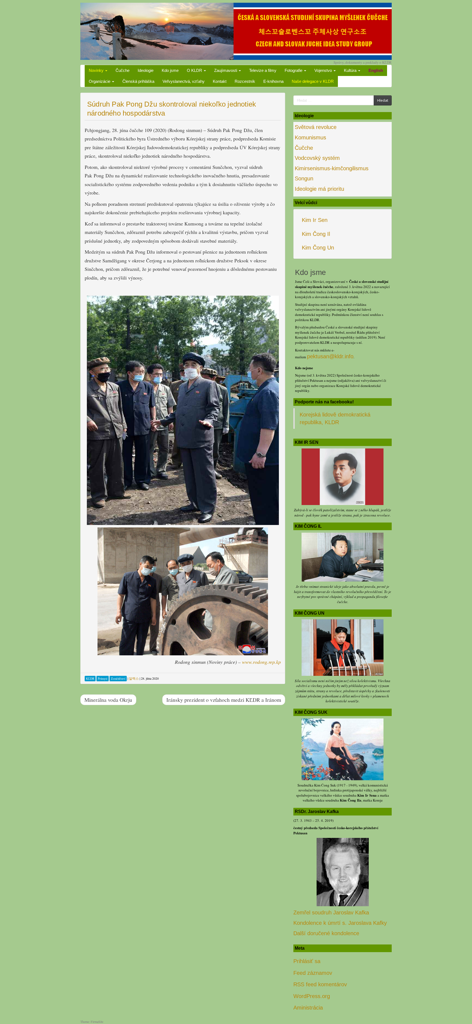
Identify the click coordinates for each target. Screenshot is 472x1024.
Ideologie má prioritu (319, 189)
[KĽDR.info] (236, 30)
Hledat (382, 100)
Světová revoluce (316, 127)
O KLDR (195, 70)
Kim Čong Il (316, 234)
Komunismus (310, 137)
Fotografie (294, 70)
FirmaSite (97, 1021)
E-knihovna (273, 81)
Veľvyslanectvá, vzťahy (184, 81)
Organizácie (100, 81)
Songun (304, 178)
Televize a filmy (262, 70)
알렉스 (134, 678)
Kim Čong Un (318, 248)
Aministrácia (308, 1008)
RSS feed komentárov (320, 984)
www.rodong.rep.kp (261, 662)
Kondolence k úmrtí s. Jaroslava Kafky (340, 923)
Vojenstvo (323, 70)
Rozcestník (245, 81)
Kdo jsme (170, 70)
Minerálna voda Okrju (108, 699)
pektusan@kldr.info (330, 356)
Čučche (122, 70)
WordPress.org (311, 996)
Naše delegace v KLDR (313, 81)
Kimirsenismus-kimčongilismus (331, 168)
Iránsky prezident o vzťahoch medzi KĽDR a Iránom (223, 699)
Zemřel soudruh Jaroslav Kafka (331, 912)
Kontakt (219, 81)
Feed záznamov (312, 973)
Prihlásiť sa (306, 961)
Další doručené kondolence (326, 933)
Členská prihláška (138, 81)
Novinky (97, 70)
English (375, 70)
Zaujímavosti (226, 70)
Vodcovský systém (317, 158)
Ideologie (146, 70)
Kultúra (351, 70)
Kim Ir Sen (315, 220)
